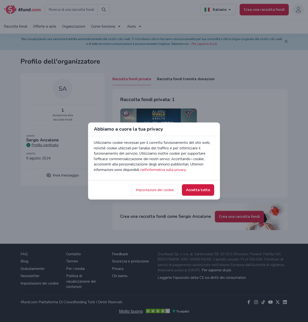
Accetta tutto (198, 190)
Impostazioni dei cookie (155, 190)
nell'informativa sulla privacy (163, 169)
